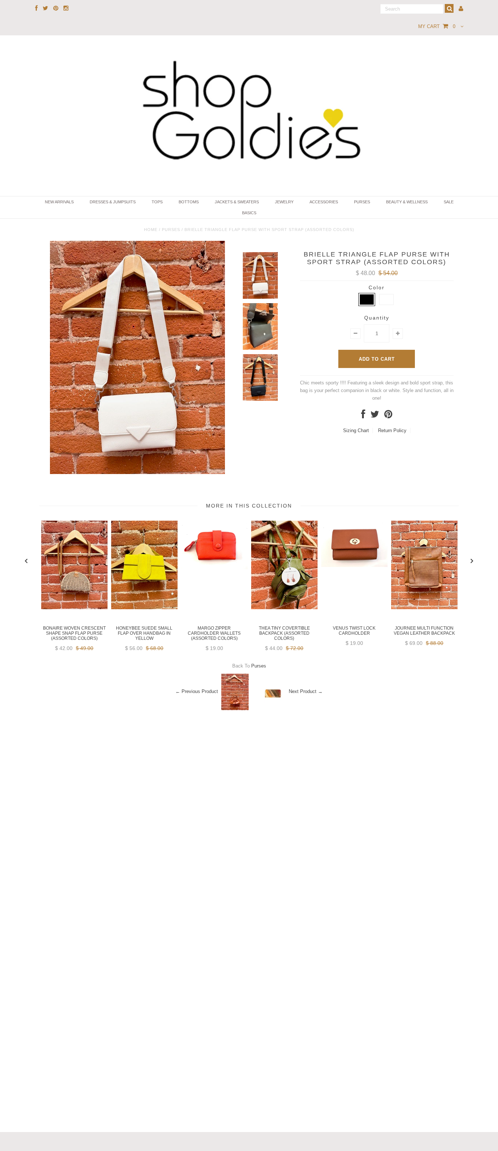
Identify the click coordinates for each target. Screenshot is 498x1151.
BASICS (249, 213)
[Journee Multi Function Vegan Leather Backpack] (424, 607)
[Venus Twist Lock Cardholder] (354, 565)
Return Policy (392, 430)
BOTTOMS (189, 202)
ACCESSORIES (324, 202)
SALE (449, 202)
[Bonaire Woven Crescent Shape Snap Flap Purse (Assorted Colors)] (74, 607)
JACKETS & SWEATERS (237, 202)
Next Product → (306, 691)
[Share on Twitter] (374, 416)
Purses (171, 229)
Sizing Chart (356, 430)
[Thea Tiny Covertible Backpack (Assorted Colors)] (284, 607)
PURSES (362, 202)
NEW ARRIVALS (59, 202)
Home (150, 229)
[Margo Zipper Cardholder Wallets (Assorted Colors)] (214, 567)
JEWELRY (284, 202)
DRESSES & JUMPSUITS (113, 202)
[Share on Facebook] (363, 416)
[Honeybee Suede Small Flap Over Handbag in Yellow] (144, 607)
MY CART (436, 26)
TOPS (157, 202)
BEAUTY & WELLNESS (407, 202)
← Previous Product (196, 691)
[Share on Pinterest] (388, 416)
